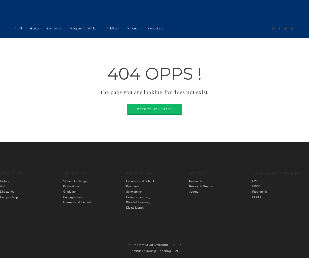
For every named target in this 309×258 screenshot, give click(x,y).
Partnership (260, 191)
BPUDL (257, 197)
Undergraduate (73, 197)
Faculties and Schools (140, 181)
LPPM (256, 186)
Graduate (69, 191)
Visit (2, 186)
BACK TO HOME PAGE (154, 109)
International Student (77, 202)
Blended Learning (138, 202)
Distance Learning (138, 197)
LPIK (255, 181)
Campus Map (9, 197)
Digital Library (135, 207)
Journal (194, 191)
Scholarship (134, 191)
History (4, 181)
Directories (7, 191)
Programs (132, 186)
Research (195, 181)
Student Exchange (75, 181)
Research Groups (201, 186)
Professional (71, 186)
